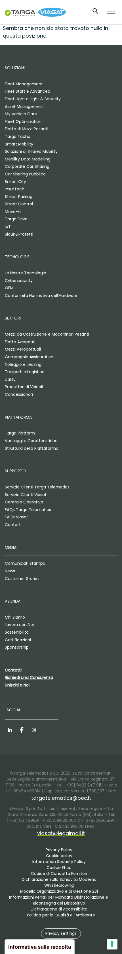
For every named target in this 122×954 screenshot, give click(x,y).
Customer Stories (22, 578)
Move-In (13, 211)
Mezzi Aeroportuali (23, 349)
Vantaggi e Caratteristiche (31, 441)
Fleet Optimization (23, 121)
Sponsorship (17, 647)
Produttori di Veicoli (24, 387)
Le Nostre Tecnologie (25, 273)
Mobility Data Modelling (28, 159)
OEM (9, 288)
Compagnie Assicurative (29, 357)
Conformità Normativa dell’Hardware (41, 295)
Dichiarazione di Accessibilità (59, 909)
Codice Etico (59, 867)
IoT (8, 226)
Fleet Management (24, 84)
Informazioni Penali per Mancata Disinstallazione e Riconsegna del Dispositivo (59, 900)
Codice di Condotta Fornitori (59, 873)
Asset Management (24, 106)
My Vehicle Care (21, 114)
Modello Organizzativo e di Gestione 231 (59, 891)
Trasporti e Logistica (25, 372)
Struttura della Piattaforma (31, 448)
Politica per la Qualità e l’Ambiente (61, 915)
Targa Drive (16, 219)
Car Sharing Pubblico (25, 174)
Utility (10, 379)
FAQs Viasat (16, 517)
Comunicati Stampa (25, 563)
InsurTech (14, 189)
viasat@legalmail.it (61, 833)
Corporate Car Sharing (27, 166)
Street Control (19, 204)
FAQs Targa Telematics (28, 509)
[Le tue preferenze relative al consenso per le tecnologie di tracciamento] (112, 944)
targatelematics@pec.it (61, 797)
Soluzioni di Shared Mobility (31, 151)
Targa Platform (20, 433)
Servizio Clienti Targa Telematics (37, 487)
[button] (61, 933)
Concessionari (19, 394)
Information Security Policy (59, 861)
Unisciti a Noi (17, 685)
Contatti (13, 524)
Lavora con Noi (19, 624)
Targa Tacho (17, 136)
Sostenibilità (17, 632)
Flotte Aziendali (20, 342)
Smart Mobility (19, 144)
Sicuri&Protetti (19, 234)
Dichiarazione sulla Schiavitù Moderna (59, 879)
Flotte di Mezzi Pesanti (26, 129)
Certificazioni (18, 640)
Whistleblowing (59, 885)
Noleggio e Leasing (23, 364)
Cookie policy (59, 856)
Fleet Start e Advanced (27, 91)
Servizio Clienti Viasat (26, 494)
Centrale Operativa (24, 502)
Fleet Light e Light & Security (33, 99)
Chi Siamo (15, 617)
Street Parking (18, 196)
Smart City (15, 181)
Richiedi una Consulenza (29, 677)
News (10, 571)
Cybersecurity (19, 280)
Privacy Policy (59, 850)
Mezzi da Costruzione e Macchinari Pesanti (47, 334)
